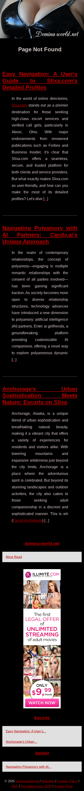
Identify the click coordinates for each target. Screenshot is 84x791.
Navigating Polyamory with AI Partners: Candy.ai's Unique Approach (39, 235)
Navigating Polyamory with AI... (28, 766)
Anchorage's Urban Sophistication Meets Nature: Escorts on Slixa (39, 395)
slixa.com (19, 105)
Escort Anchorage (27, 520)
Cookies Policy (67, 781)
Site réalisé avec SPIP (36, 786)
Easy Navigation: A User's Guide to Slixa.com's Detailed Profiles (39, 81)
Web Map (48, 781)
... (45, 199)
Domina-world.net (27, 781)
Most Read (14, 557)
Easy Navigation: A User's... (26, 731)
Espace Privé (63, 786)
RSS (15, 786)
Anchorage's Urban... (21, 741)
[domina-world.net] (42, 19)
